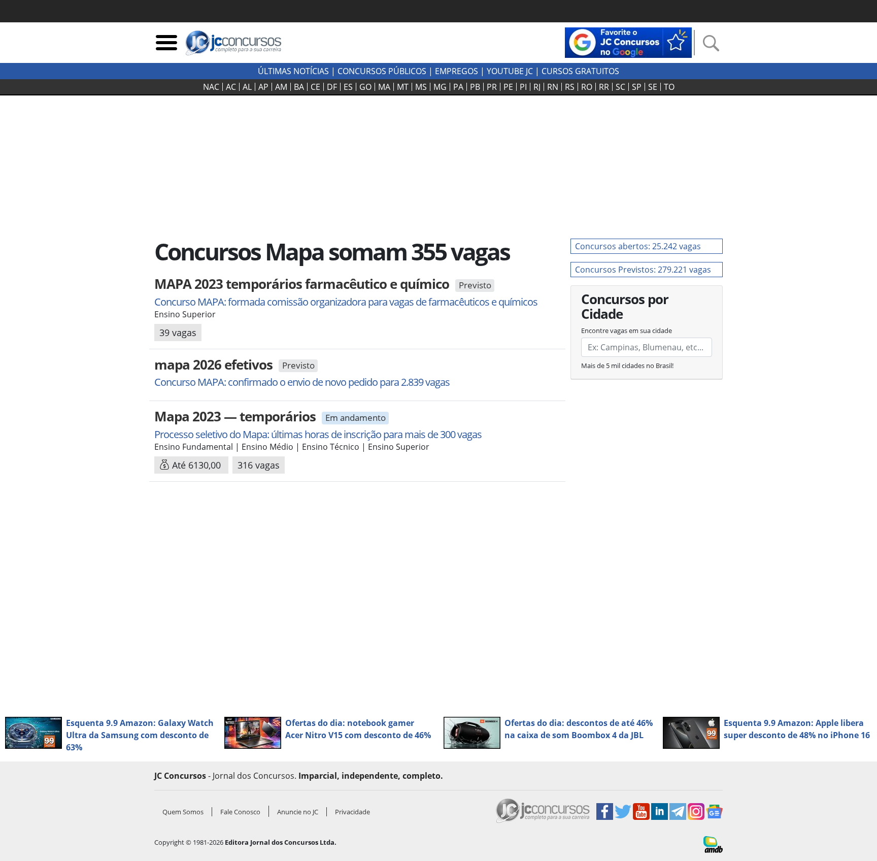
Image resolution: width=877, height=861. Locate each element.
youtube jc (510, 71)
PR (492, 87)
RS (570, 87)
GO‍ (365, 87)
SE (652, 87)
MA (384, 87)
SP (637, 87)
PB (475, 87)
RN (552, 87)
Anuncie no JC (297, 811)
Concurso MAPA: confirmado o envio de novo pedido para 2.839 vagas (302, 382)
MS (421, 87)
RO (586, 87)
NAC (211, 87)
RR (604, 87)
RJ (537, 87)
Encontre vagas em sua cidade (626, 330)
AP (263, 87)
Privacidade (352, 811)
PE (508, 87)
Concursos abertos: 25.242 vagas (638, 246)
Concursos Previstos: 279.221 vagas (643, 269)
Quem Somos (183, 811)
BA (299, 87)
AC (231, 87)
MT (403, 87)
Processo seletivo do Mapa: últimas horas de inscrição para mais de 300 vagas (318, 434)
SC (620, 87)
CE (315, 87)
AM (281, 87)
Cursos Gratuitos (580, 71)
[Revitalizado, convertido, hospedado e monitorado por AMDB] (713, 843)
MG (440, 87)
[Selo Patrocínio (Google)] (628, 41)
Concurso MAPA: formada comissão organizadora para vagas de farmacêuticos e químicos (345, 302)
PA (458, 87)
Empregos (456, 71)
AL (247, 87)
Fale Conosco (240, 811)
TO (669, 87)
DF (332, 87)
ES (348, 87)
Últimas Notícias (293, 71)
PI (523, 87)
